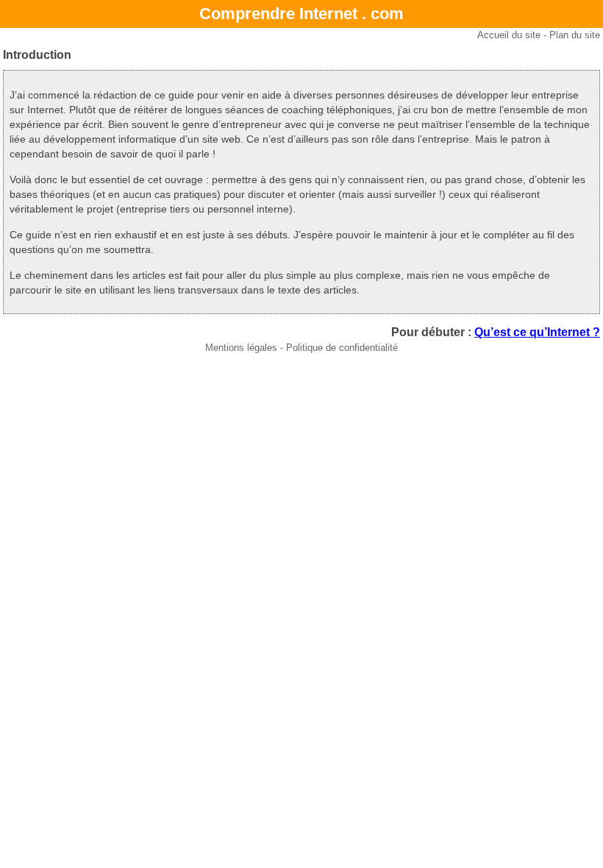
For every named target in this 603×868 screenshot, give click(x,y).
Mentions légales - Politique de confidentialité (301, 347)
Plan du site (574, 34)
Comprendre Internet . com (301, 13)
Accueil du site (508, 34)
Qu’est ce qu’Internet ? (537, 332)
